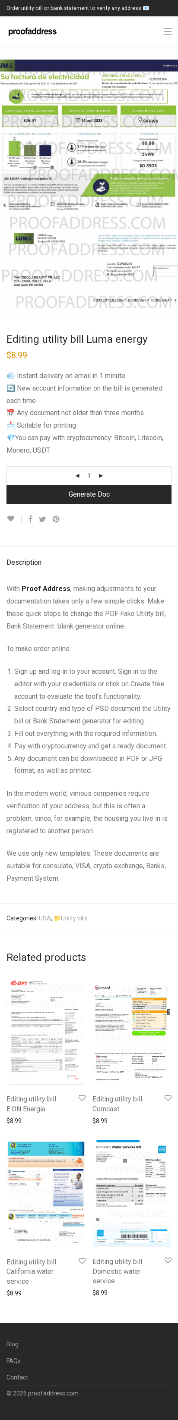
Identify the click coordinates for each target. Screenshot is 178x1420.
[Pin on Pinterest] (56, 519)
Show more (18, 1120)
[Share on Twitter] (42, 519)
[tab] (89, 562)
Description (23, 562)
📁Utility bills (71, 918)
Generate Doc (89, 494)
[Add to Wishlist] (14, 518)
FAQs (13, 1360)
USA (45, 918)
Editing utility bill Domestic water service (117, 1271)
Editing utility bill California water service (31, 1272)
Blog (12, 1344)
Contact (17, 1377)
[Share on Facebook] (30, 519)
